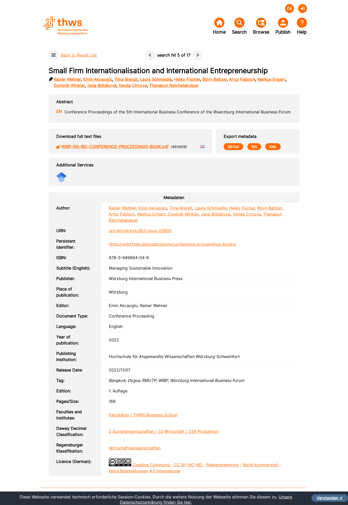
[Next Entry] (198, 55)
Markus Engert (271, 79)
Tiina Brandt (126, 79)
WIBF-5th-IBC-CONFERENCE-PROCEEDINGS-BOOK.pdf (115, 146)
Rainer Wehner (67, 79)
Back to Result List (79, 55)
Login (302, 8)
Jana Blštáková (101, 85)
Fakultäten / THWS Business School (143, 414)
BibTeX (233, 146)
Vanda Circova (133, 85)
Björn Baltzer (214, 79)
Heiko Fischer (187, 79)
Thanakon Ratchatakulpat (173, 85)
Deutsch (289, 8)
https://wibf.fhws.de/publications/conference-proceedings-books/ (172, 244)
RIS (254, 146)
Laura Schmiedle (156, 79)
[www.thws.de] (79, 30)
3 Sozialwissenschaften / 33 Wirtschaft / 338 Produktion (164, 431)
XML (273, 146)
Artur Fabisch (242, 79)
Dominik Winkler (69, 85)
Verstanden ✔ (330, 497)
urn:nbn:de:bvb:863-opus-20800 (140, 230)
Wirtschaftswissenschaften (134, 447)
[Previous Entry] (150, 55)
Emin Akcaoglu (97, 79)
